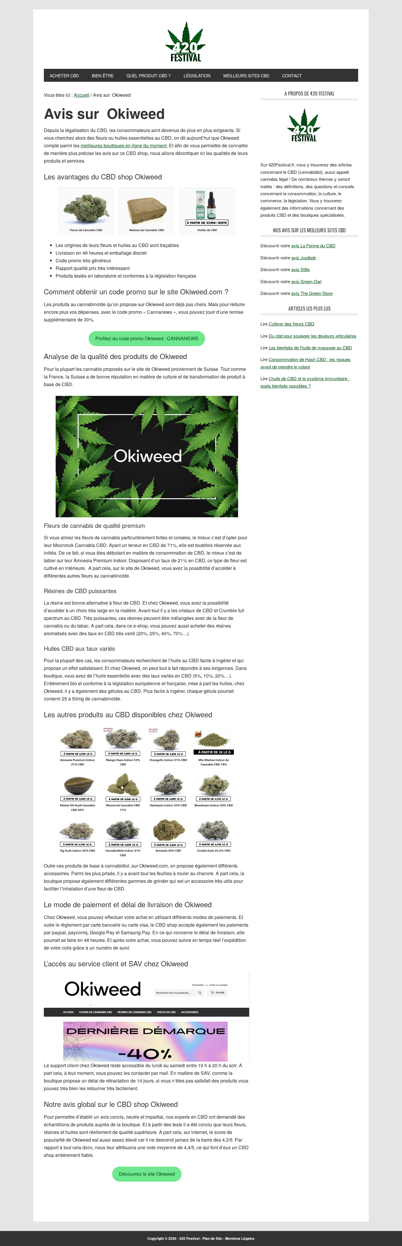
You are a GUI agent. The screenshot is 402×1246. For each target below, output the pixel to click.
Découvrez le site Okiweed (147, 1173)
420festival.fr (201, 42)
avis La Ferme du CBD (313, 245)
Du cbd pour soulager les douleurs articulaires (312, 336)
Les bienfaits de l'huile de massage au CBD (310, 347)
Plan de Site (212, 1238)
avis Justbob (303, 257)
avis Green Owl (306, 281)
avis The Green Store (312, 293)
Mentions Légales (240, 1238)
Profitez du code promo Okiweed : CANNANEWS (146, 338)
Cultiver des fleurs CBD (291, 324)
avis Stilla (300, 269)
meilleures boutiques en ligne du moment (124, 145)
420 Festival (189, 1238)
